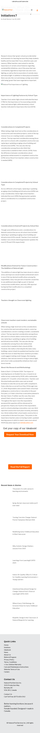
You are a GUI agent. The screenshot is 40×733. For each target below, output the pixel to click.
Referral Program (10, 657)
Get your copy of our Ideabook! (20, 428)
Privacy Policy (9, 660)
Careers (7, 672)
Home (6, 645)
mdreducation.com (26, 423)
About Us (7, 655)
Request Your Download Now (20, 434)
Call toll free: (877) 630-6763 (20, 1)
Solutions (7, 647)
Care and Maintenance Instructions (16, 667)
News (6, 652)
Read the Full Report (20, 467)
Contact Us (8, 694)
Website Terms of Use (12, 669)
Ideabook (7, 650)
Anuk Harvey (7, 19)
